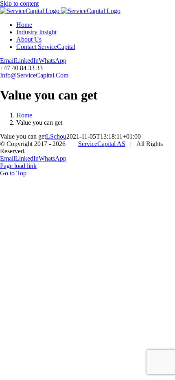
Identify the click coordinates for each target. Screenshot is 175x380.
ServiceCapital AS (101, 143)
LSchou (56, 136)
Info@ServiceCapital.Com (34, 75)
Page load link (18, 165)
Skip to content (19, 3)
